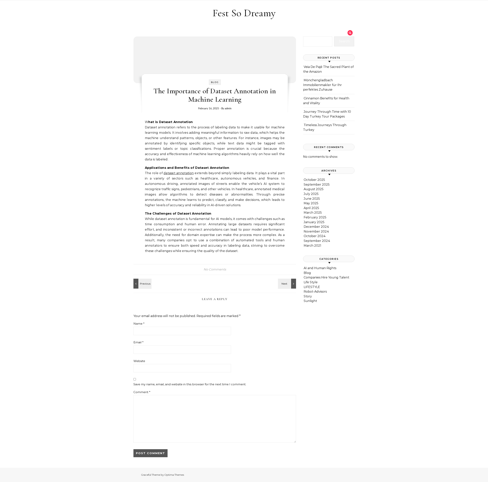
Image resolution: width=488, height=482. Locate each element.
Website (139, 361)
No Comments (215, 269)
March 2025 (313, 212)
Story (308, 296)
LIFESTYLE (312, 287)
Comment (141, 392)
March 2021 (312, 245)
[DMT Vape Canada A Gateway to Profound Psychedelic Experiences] (142, 284)
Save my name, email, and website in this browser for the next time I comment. (189, 384)
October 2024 (315, 236)
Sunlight (310, 301)
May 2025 (311, 203)
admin (228, 108)
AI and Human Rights (320, 268)
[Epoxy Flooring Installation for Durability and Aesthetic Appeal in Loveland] (287, 284)
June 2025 (312, 198)
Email (138, 342)
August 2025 (313, 189)
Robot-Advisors (315, 291)
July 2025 (311, 194)
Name (138, 323)
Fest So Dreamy (244, 13)
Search (344, 41)
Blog (215, 82)
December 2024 (316, 227)
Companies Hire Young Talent (326, 277)
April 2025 (311, 208)
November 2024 (316, 231)
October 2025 (314, 180)
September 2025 (317, 184)
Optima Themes (174, 474)
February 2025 (315, 217)
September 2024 (317, 241)
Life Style (311, 282)
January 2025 (314, 222)
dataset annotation (179, 173)
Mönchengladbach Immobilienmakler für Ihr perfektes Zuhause (322, 84)
